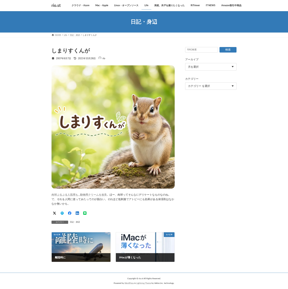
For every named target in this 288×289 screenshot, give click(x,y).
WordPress (129, 283)
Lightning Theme (143, 283)
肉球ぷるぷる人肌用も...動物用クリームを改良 (79, 194)
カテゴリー (191, 79)
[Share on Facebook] (70, 213)
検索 (228, 49)
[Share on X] (55, 213)
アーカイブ (191, 59)
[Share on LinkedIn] (77, 213)
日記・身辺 (75, 222)
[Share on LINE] (85, 213)
